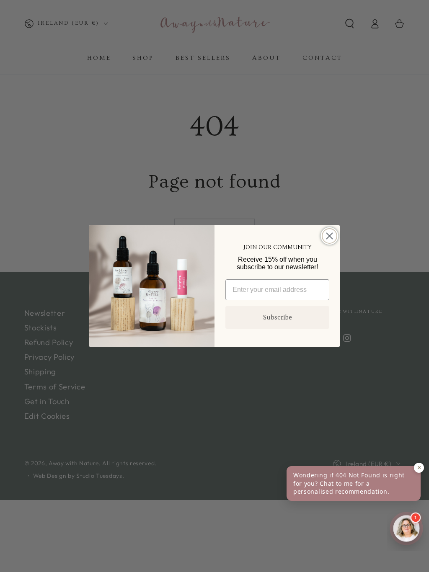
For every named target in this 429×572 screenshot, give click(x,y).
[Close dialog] (329, 236)
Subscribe (277, 317)
